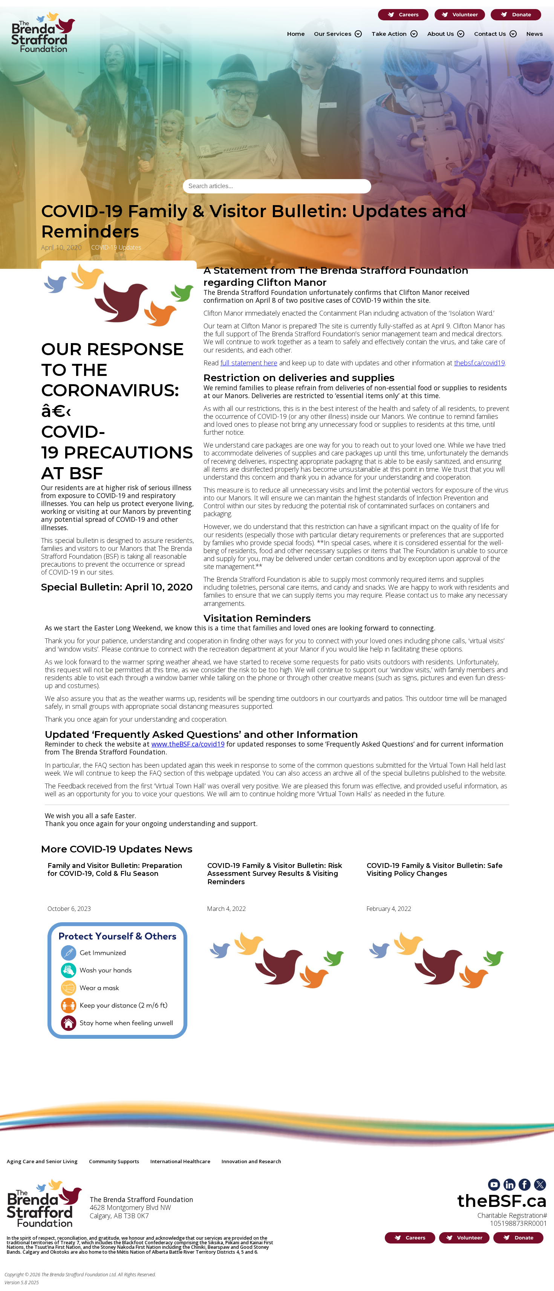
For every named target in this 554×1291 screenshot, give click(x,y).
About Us (446, 34)
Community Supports (114, 1161)
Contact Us (495, 34)
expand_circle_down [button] (358, 33)
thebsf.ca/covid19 (479, 362)
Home (296, 33)
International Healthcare (180, 1161)
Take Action (395, 34)
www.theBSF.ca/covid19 (188, 743)
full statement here (248, 362)
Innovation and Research (251, 1161)
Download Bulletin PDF (82, 602)
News (534, 33)
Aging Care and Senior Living (42, 1161)
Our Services (338, 34)
